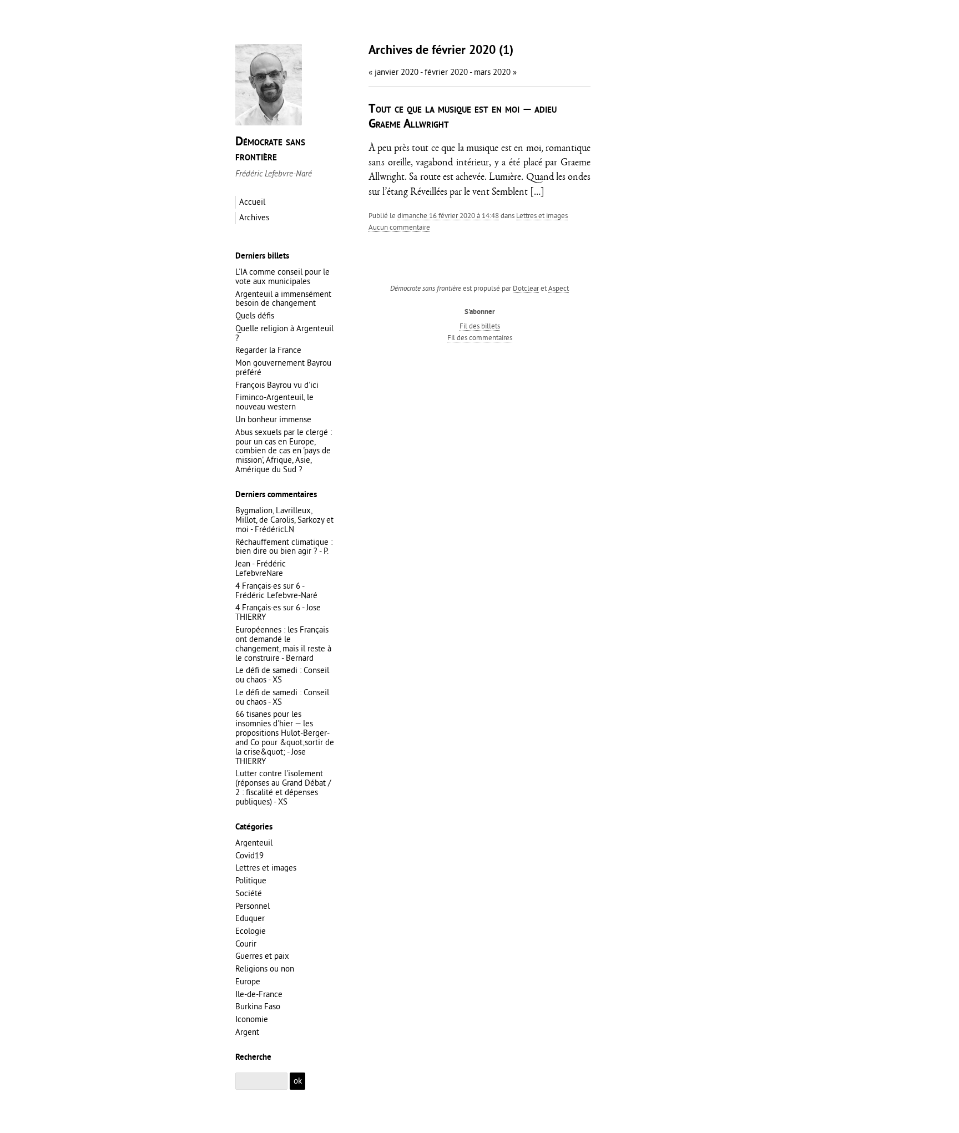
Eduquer (250, 918)
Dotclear (526, 288)
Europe (247, 981)
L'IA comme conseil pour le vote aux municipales (282, 276)
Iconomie (251, 1019)
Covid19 (249, 855)
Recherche (253, 1058)
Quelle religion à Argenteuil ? (284, 333)
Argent (247, 1031)
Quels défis (254, 315)
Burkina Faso (257, 1006)
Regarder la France (268, 350)
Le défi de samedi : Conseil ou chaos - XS (282, 675)
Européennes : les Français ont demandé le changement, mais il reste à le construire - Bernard (283, 643)
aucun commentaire (399, 226)
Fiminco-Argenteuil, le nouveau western (274, 402)
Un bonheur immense (273, 419)
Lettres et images (542, 215)
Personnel (252, 906)
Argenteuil (253, 842)
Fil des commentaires (479, 337)
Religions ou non (264, 968)
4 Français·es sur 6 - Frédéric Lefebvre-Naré (276, 590)
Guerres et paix (262, 955)
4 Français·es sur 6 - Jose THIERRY (278, 612)
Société (248, 893)
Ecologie (250, 930)
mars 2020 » (495, 72)
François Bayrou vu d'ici (277, 385)
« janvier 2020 (393, 72)
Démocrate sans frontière (270, 149)
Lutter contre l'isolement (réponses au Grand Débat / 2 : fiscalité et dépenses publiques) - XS (283, 787)
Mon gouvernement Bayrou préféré (283, 367)
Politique (250, 880)
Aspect (558, 288)
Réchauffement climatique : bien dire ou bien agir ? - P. (283, 547)
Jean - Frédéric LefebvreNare (260, 568)
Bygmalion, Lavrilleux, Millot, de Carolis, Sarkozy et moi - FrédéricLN (284, 519)
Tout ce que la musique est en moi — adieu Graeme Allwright (463, 116)
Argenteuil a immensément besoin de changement (283, 298)
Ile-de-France (258, 994)
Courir (245, 943)
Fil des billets (480, 325)
